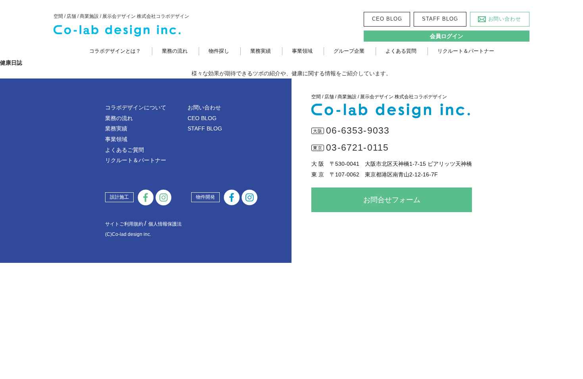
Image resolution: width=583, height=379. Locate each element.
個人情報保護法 (165, 224)
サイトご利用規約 (124, 224)
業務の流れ (175, 51)
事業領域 (302, 51)
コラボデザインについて (135, 107)
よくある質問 (400, 51)
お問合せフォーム (391, 200)
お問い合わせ (504, 19)
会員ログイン (446, 36)
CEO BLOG (387, 19)
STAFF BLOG (440, 19)
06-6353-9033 (357, 130)
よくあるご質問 (124, 150)
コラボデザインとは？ (115, 51)
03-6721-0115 (357, 147)
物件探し (219, 51)
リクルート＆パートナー (465, 51)
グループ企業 (349, 51)
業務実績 (260, 51)
